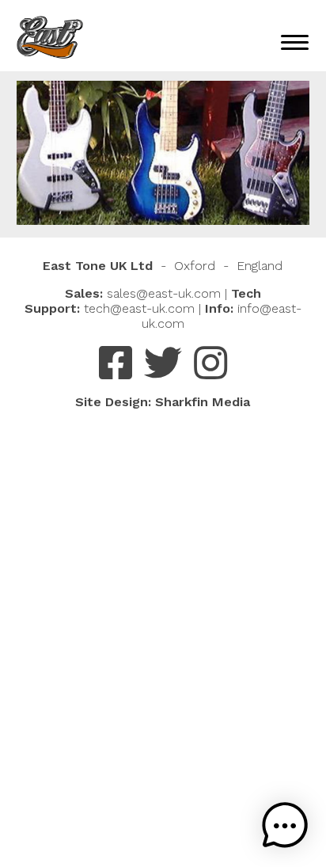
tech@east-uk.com (139, 308)
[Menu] (295, 41)
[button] (285, 825)
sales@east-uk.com (164, 293)
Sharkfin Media (202, 401)
